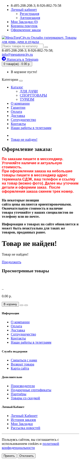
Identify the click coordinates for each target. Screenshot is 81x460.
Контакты (18, 124)
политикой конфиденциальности (30, 446)
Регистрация (29, 14)
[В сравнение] (26, 305)
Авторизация (30, 18)
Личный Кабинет (24, 416)
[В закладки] (21, 305)
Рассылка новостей (25, 428)
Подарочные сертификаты (31, 390)
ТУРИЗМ (27, 99)
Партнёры (18, 394)
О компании (20, 103)
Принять (9, 456)
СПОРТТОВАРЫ (33, 95)
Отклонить (26, 456)
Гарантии (18, 107)
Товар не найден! (24, 139)
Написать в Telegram (22, 59)
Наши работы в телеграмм (31, 128)
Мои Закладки (22, 424)
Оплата (16, 111)
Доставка (18, 116)
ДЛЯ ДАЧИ (29, 91)
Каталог (17, 87)
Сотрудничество (23, 120)
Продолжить (11, 262)
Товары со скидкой (25, 398)
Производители (23, 386)
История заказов (23, 420)
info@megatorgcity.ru (17, 54)
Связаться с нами (24, 360)
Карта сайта (20, 368)
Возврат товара (22, 364)
